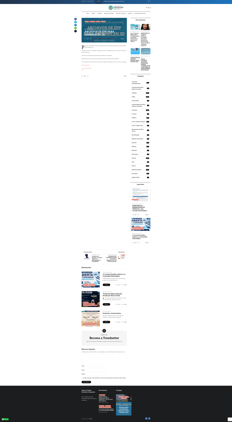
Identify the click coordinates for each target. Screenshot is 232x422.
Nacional (103, 21)
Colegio (93, 13)
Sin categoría (135, 199)
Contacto (130, 13)
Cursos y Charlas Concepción (89, 285)
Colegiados (135, 227)
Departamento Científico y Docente (90, 305)
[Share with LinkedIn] (75, 25)
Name (83, 366)
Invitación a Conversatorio (112, 313)
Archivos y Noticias (120, 13)
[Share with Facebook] (75, 19)
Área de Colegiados (109, 13)
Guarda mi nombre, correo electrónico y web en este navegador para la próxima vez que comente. (104, 378)
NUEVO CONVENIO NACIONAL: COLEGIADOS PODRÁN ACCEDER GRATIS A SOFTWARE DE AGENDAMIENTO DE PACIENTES (124, 1)
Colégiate (99, 13)
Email (83, 370)
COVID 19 (98, 21)
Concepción (92, 21)
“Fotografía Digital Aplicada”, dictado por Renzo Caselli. (112, 295)
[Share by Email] (75, 31)
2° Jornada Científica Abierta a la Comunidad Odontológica (139, 236)
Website (83, 374)
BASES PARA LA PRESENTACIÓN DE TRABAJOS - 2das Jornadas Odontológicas (139, 208)
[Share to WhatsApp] (75, 28)
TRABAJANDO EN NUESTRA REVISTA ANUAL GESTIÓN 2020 (135, 59)
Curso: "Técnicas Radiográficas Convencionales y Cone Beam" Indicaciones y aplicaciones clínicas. (135, 37)
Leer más (106, 284)
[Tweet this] (75, 22)
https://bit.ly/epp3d (86, 65)
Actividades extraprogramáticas (90, 323)
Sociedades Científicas (140, 13)
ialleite (90, 418)
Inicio (87, 13)
